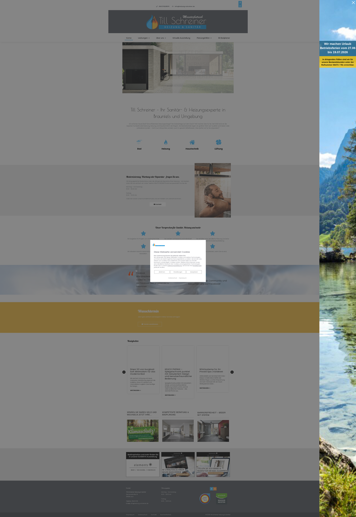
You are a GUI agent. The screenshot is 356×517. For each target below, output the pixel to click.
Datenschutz (172, 278)
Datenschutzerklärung (174, 266)
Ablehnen (162, 272)
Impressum (183, 278)
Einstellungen (178, 272)
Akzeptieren (194, 272)
